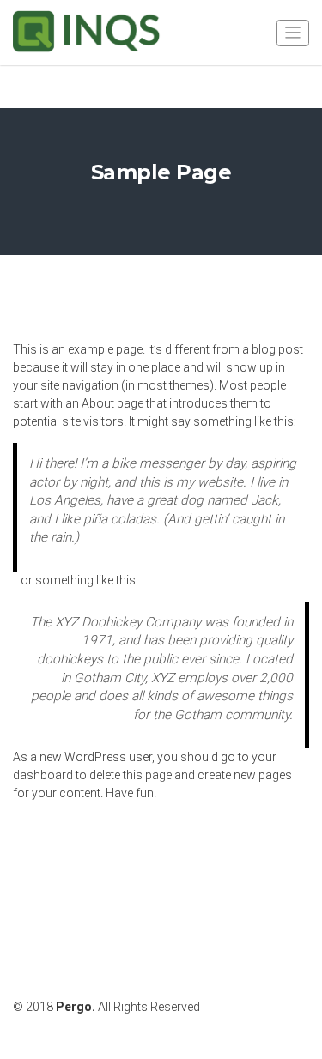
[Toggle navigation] (292, 33)
